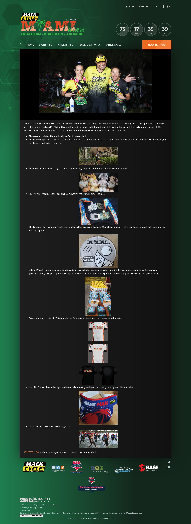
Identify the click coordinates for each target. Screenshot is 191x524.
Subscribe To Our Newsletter (31, 516)
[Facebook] (163, 6)
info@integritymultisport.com (31, 507)
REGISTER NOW (31, 452)
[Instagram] (168, 6)
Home (30, 44)
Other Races (113, 44)
